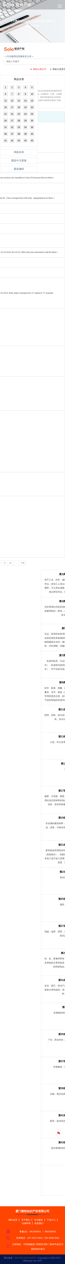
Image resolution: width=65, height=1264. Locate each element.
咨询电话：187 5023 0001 (29, 1238)
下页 (23, 563)
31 (5, 127)
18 (19, 107)
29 (25, 120)
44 (25, 140)
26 (5, 120)
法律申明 (26, 1223)
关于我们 (25, 1220)
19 (25, 107)
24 (25, 114)
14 (25, 100)
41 (5, 140)
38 (19, 134)
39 (25, 134)
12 (12, 100)
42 (12, 140)
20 (32, 107)
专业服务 (38, 1220)
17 (12, 107)
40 (32, 134)
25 (32, 114)
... (16, 563)
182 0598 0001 (51, 1238)
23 (19, 114)
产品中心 (51, 1220)
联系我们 (39, 1223)
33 (19, 127)
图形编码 (19, 169)
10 (32, 94)
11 (5, 100)
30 (32, 120)
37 (12, 134)
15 (32, 100)
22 (12, 114)
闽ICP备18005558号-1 (26, 1258)
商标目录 (19, 152)
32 (12, 127)
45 (32, 140)
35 (32, 127)
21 (5, 114)
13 (19, 100)
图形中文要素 (19, 160)
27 (12, 120)
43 (19, 140)
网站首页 (13, 1220)
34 (25, 127)
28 (19, 120)
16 (5, 107)
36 (5, 134)
